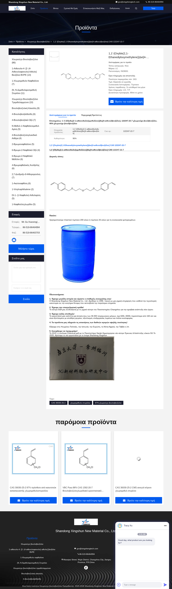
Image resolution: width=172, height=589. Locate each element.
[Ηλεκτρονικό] (14, 240)
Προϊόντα (44, 8)
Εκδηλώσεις (115, 8)
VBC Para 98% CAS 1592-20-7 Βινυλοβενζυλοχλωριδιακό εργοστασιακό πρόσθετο (29, 489)
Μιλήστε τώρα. (26, 248)
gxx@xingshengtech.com (129, 2)
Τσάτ (153, 8)
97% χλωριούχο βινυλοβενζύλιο (108, 403)
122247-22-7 (118, 150)
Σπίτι (33, 8)
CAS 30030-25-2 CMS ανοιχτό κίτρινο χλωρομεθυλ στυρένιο (81, 489)
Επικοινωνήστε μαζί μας (93, 8)
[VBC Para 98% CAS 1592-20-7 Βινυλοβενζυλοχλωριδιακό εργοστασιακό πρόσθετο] (33, 458)
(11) (24, 91)
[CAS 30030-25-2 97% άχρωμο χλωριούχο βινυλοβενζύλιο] (138, 458)
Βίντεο (55, 8)
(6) (23, 114)
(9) (26, 108)
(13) (24, 71)
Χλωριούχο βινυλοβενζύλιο (38, 42)
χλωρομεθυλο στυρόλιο (80, 403)
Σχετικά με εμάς (71, 8)
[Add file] (119, 585)
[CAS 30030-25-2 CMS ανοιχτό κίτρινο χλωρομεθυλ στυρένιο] (86, 458)
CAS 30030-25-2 (58, 403)
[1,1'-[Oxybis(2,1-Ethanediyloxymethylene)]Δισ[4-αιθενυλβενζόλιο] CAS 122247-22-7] (82, 74)
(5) (25, 127)
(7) (25, 82)
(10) (25, 100)
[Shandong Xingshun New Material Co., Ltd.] (17, 8)
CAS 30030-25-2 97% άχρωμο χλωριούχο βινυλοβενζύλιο (135, 489)
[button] (13, 465)
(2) (23, 189)
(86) (25, 61)
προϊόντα (20, 42)
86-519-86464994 (155, 2)
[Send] (165, 585)
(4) (24, 136)
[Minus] (165, 525)
